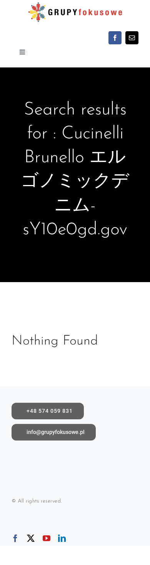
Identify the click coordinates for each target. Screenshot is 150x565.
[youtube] (46, 538)
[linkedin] (62, 538)
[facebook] (115, 37)
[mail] (131, 37)
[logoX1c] (74, 3)
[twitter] (31, 538)
